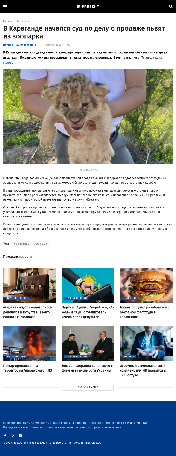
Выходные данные (15, 427)
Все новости (24, 21)
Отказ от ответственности (107, 422)
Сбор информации (16, 422)
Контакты (37, 427)
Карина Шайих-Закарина (19, 45)
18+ (145, 422)
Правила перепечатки (107, 427)
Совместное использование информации (59, 422)
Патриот (9, 63)
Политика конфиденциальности (68, 427)
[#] (88, 6)
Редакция (133, 422)
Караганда (21, 243)
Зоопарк (40, 243)
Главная (8, 21)
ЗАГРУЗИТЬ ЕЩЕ (88, 387)
